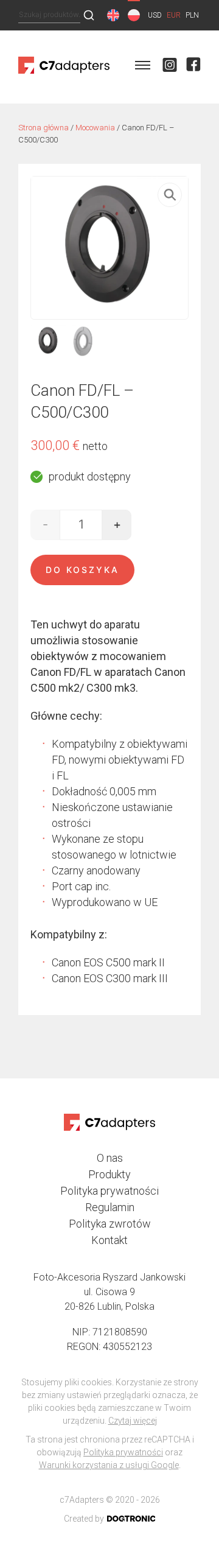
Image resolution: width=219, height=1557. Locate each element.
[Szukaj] (89, 16)
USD (155, 15)
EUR (174, 15)
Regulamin (109, 1207)
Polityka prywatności (109, 1190)
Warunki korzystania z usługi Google (109, 1465)
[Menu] (142, 67)
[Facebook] (193, 67)
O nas (110, 1157)
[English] (113, 15)
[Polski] (134, 15)
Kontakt (109, 1240)
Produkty (109, 1174)
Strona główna (43, 127)
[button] (170, 195)
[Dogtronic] (131, 1519)
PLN (192, 15)
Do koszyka (82, 569)
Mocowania (95, 127)
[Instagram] (169, 67)
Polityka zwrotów (110, 1223)
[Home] (63, 74)
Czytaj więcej (132, 1420)
